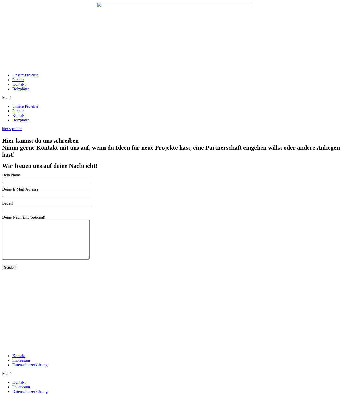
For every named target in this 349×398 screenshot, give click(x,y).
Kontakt (18, 84)
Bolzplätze (20, 89)
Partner (18, 80)
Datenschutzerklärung (30, 365)
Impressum (21, 360)
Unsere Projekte (25, 75)
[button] (174, 97)
